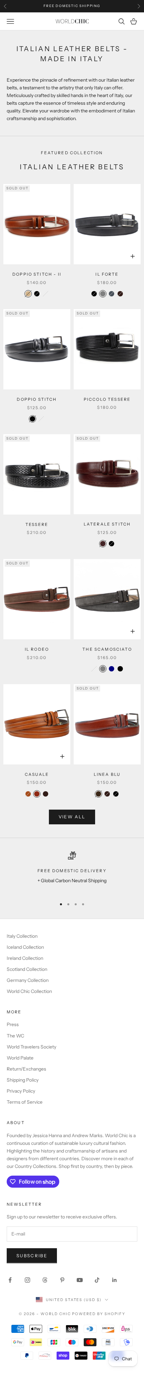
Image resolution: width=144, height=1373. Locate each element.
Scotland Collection (27, 969)
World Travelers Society (31, 1047)
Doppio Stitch (37, 399)
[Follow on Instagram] (27, 1280)
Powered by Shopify (98, 1313)
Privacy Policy (21, 1091)
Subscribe (31, 1255)
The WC (15, 1036)
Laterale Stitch (107, 524)
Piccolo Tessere (107, 399)
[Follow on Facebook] (10, 1280)
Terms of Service (25, 1102)
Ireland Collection (25, 958)
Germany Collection (28, 980)
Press (13, 1024)
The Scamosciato (107, 649)
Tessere (36, 524)
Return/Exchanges (26, 1069)
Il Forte (107, 274)
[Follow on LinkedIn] (114, 1280)
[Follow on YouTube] (79, 1280)
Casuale (37, 774)
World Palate (20, 1058)
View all (72, 816)
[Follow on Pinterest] (62, 1280)
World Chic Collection (29, 991)
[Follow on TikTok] (97, 1280)
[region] (72, 872)
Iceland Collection (25, 947)
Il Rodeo (37, 649)
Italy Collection (22, 936)
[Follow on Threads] (45, 1280)
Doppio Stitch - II (36, 274)
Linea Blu (107, 774)
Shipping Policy (23, 1080)
